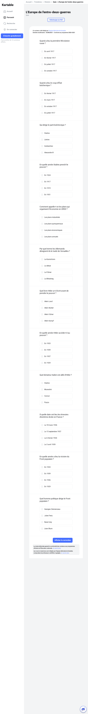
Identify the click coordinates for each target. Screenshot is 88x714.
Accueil (10, 11)
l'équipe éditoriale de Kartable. (57, 30)
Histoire (47, 2)
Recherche (11, 23)
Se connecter (12, 29)
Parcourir (10, 17)
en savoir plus (57, 548)
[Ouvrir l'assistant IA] (83, 709)
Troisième (38, 2)
